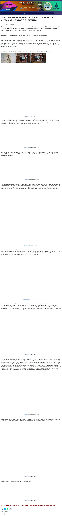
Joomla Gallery (26, 116)
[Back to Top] (60, 514)
